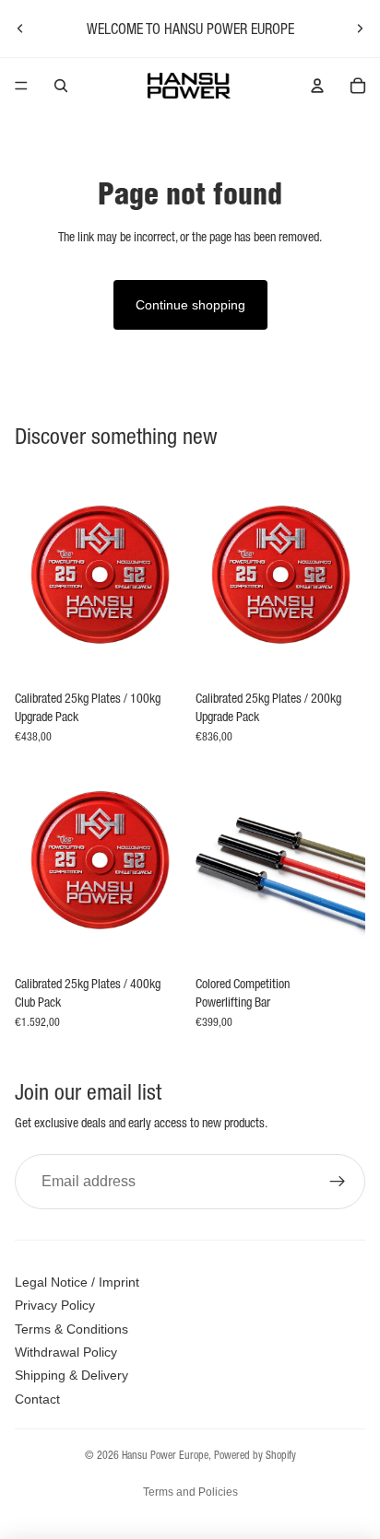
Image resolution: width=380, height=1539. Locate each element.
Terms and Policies (190, 1492)
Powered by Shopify (255, 1455)
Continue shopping (190, 304)
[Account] (317, 85)
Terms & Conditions (71, 1329)
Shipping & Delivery (71, 1375)
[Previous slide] (20, 28)
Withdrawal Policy (66, 1352)
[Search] (61, 85)
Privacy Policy (55, 1305)
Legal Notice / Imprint (77, 1282)
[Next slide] (359, 28)
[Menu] (21, 85)
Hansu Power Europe (165, 1455)
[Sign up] (337, 1181)
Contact (37, 1399)
